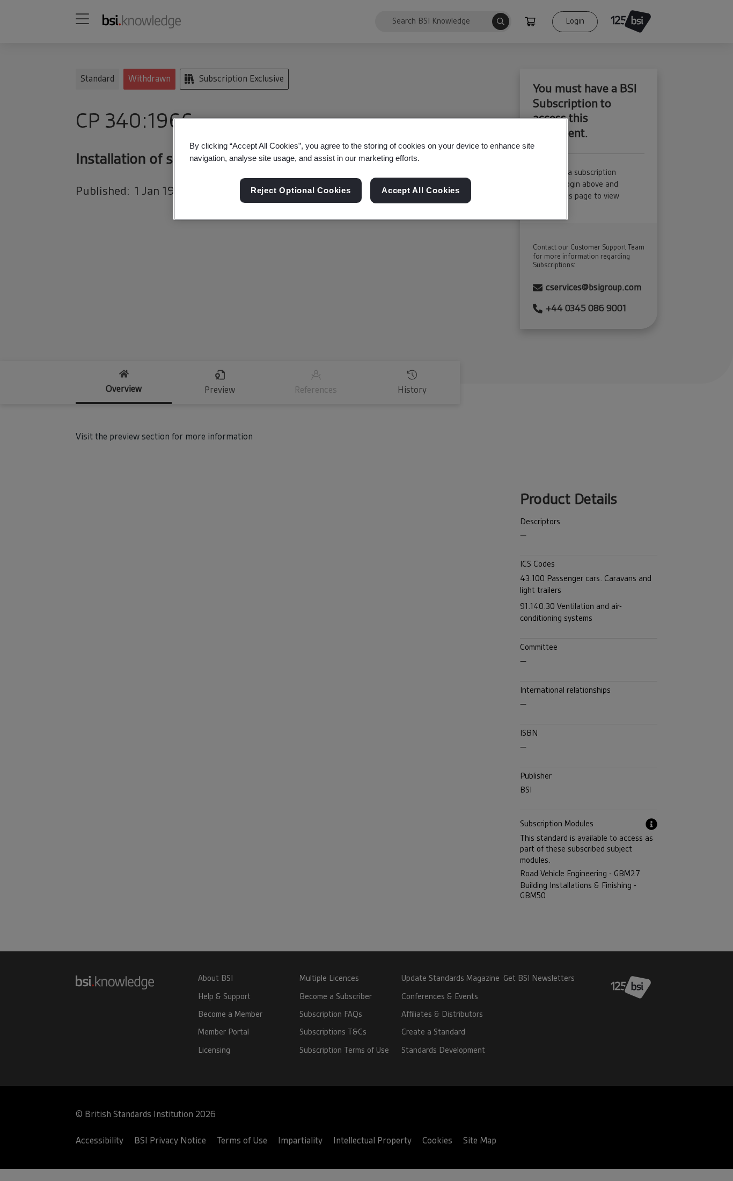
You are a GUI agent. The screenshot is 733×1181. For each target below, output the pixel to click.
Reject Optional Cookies (301, 190)
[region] (370, 169)
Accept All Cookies (421, 190)
